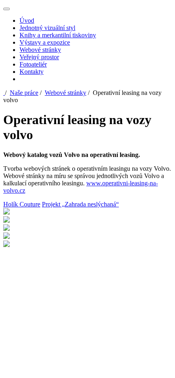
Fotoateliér (33, 64)
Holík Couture (21, 204)
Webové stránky (40, 49)
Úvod (27, 20)
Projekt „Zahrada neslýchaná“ (80, 204)
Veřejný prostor (39, 57)
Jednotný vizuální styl (47, 27)
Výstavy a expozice (45, 42)
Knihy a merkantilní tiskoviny (58, 35)
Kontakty (32, 71)
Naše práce (24, 92)
